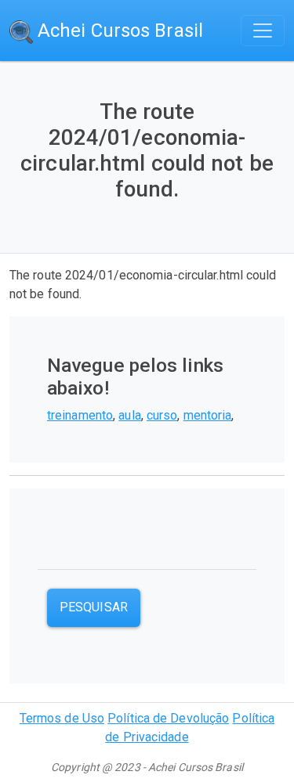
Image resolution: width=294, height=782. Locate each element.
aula (129, 415)
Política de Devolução (168, 718)
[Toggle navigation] (263, 30)
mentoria (207, 415)
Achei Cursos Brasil (118, 30)
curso (162, 415)
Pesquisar (94, 607)
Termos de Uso (62, 718)
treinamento (80, 415)
